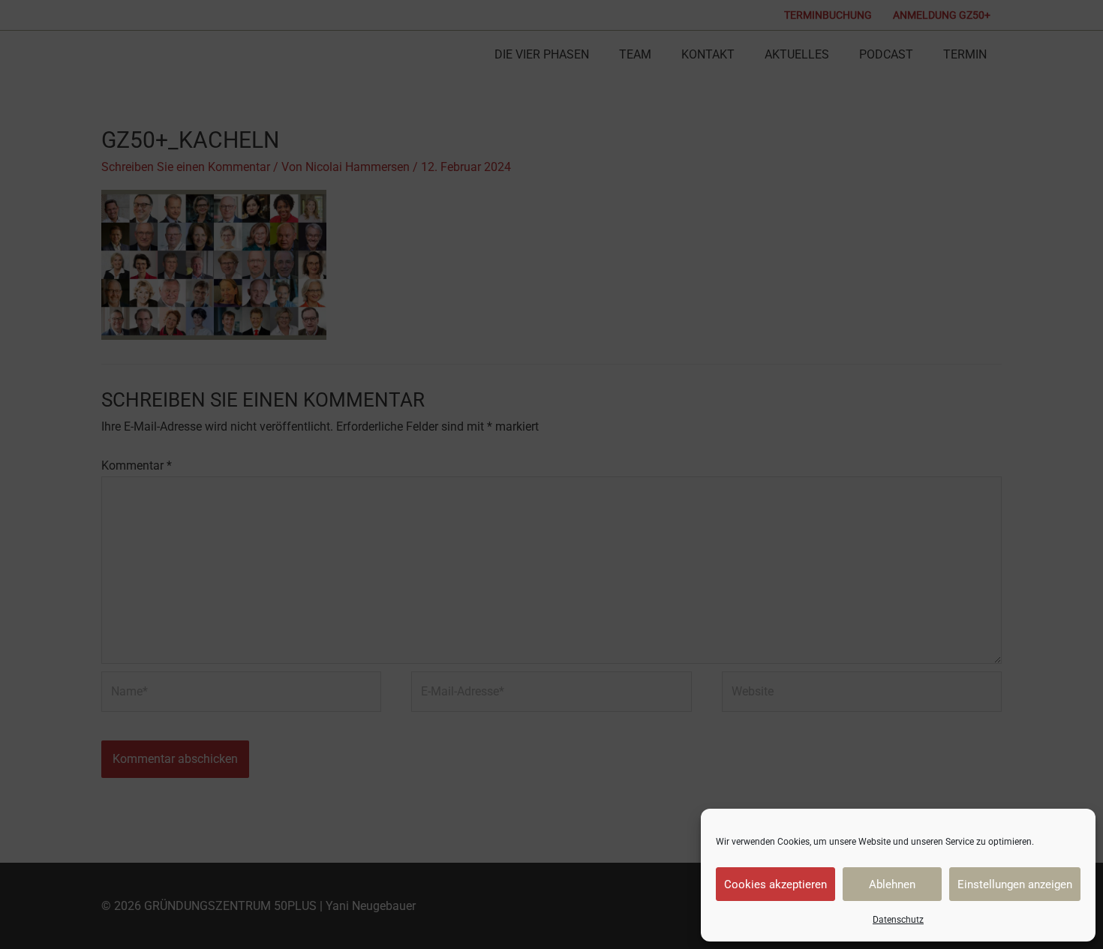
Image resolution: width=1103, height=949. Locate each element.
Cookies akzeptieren (775, 884)
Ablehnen (892, 884)
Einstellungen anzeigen (1014, 884)
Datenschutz (898, 919)
